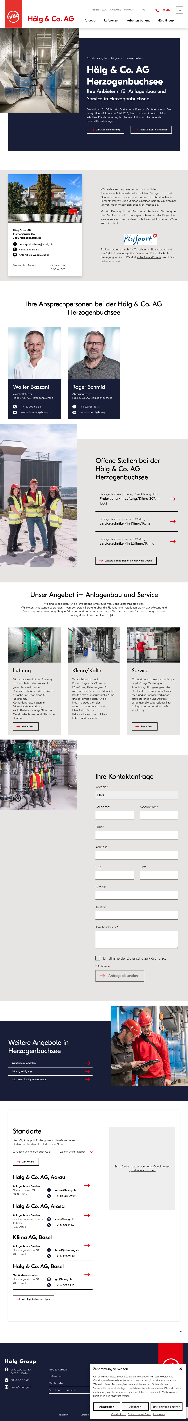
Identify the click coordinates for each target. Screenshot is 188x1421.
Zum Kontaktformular (62, 1390)
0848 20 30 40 (20, 1380)
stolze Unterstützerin (149, 257)
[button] (180, 1369)
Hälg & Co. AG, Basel (38, 1266)
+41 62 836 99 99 (65, 1196)
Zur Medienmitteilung (108, 129)
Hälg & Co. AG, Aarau (39, 1177)
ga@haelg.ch (63, 1279)
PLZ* (99, 867)
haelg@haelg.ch (21, 1387)
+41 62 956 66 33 (29, 249)
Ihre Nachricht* (106, 927)
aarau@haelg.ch (65, 1190)
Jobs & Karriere (58, 1369)
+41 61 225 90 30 (65, 1256)
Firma (99, 827)
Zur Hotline (28, 1161)
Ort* (143, 867)
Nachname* (149, 807)
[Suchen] (179, 10)
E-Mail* (100, 887)
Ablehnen (135, 1406)
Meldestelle (56, 1383)
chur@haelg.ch (64, 1219)
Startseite (91, 58)
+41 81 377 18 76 (64, 1225)
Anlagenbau (116, 58)
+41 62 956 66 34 (90, 406)
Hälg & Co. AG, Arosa (39, 1206)
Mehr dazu (28, 726)
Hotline (166, 10)
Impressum (159, 1414)
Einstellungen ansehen (166, 1406)
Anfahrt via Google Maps (34, 254)
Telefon (100, 907)
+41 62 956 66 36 (31, 406)
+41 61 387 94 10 (64, 1285)
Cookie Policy (118, 1414)
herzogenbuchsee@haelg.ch (36, 244)
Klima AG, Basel (32, 1237)
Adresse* (102, 847)
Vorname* (103, 807)
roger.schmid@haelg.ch (94, 412)
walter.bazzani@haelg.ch (36, 412)
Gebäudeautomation (24, 1063)
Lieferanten (56, 1376)
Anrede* (101, 787)
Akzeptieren (106, 1406)
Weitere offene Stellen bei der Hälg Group (128, 560)
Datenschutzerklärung (139, 1414)
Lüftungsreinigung (22, 1071)
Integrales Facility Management (29, 1079)
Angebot (103, 58)
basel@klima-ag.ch (67, 1250)
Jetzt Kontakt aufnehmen (153, 129)
